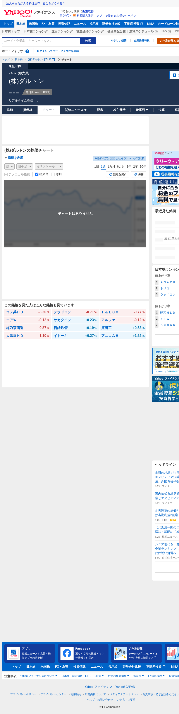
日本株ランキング (36, 31)
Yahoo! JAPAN (125, 686)
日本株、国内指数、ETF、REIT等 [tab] (81, 675)
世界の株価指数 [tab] (117, 675)
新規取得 (88, 11)
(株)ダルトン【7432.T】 (42, 59)
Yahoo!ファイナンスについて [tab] (37, 675)
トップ (8, 23)
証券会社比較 (111, 23)
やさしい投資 (119, 40)
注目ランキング (62, 31)
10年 (143, 166)
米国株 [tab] (137, 675)
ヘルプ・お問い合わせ (100, 699)
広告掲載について (95, 694)
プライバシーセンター (53, 694)
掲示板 (94, 23)
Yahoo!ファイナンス (99, 686)
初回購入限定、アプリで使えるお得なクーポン (106, 15)
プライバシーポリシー (23, 694)
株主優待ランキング (90, 31)
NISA (150, 23)
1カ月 (111, 166)
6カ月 (121, 166)
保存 (140, 174)
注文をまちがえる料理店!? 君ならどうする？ (35, 3)
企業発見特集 (142, 40)
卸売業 (23, 73)
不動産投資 (131, 23)
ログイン (65, 15)
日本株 (20, 23)
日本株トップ (11, 31)
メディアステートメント (124, 694)
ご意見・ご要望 (126, 699)
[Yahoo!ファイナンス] (29, 10)
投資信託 (64, 23)
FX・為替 (48, 23)
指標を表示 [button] (15, 157)
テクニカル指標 (19, 174)
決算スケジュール (141, 31)
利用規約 (76, 694)
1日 (96, 166)
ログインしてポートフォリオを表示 (58, 50)
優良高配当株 (116, 31)
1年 (129, 166)
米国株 (33, 23)
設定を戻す (119, 174)
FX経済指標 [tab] (155, 675)
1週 (103, 166)
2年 (135, 166)
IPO (164, 31)
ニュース (80, 23)
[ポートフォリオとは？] (27, 51)
